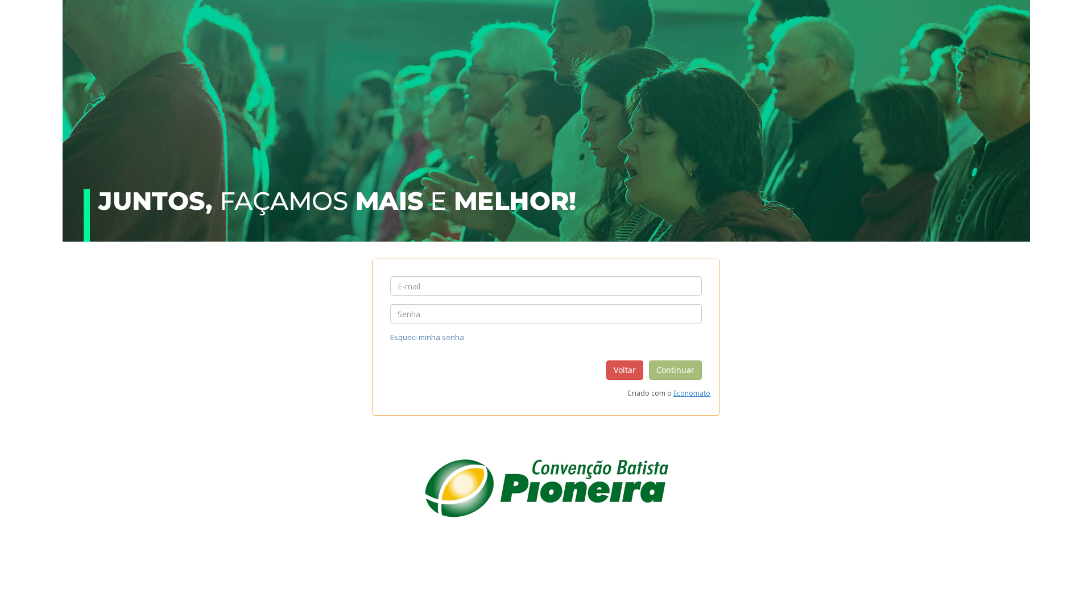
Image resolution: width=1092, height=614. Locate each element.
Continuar (675, 369)
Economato (691, 393)
